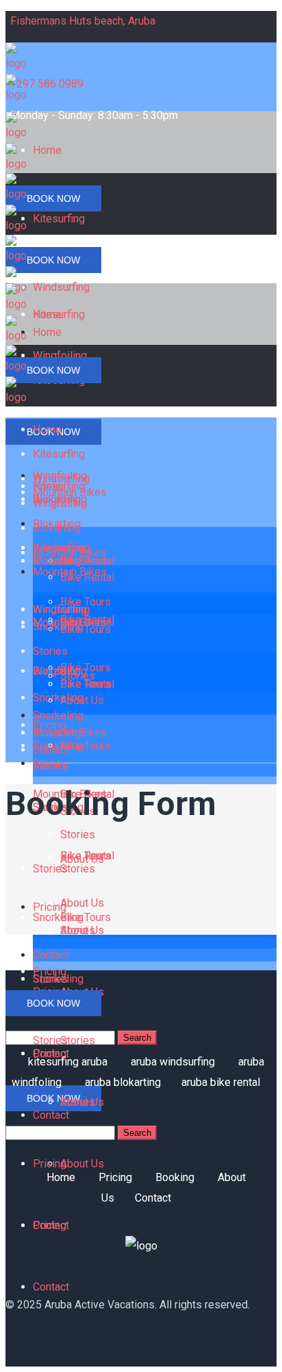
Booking (174, 1177)
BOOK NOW (53, 198)
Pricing (115, 1177)
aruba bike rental (220, 1082)
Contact (153, 1197)
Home (61, 1177)
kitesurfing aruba (67, 1061)
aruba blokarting (123, 1082)
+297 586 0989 (47, 83)
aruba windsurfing (173, 1061)
